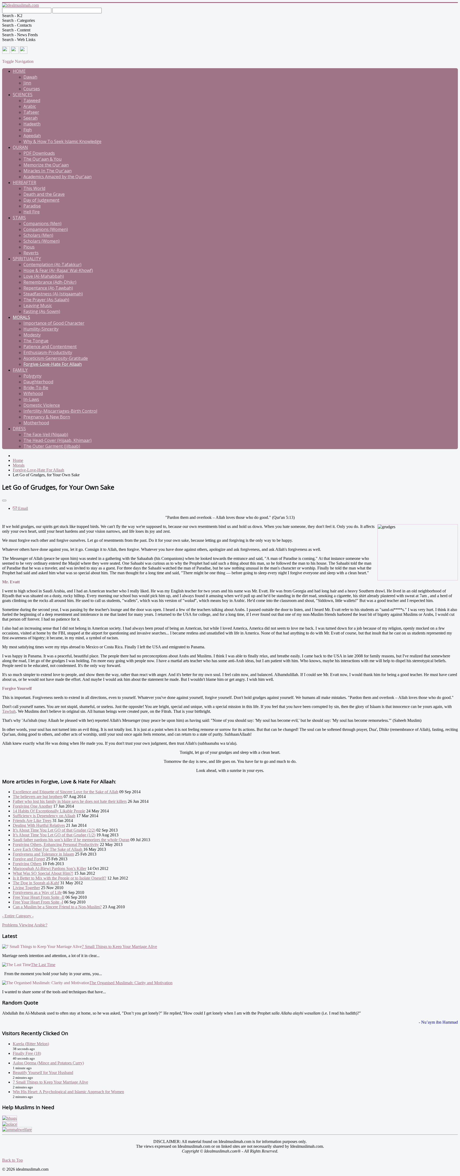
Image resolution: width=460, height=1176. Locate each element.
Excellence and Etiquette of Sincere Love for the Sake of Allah (65, 792)
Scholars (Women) (41, 241)
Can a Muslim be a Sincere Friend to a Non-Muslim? (57, 907)
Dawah (30, 77)
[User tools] (4, 500)
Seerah (30, 118)
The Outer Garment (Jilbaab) (51, 446)
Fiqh (27, 130)
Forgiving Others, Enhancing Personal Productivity (56, 844)
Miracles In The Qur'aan (47, 171)
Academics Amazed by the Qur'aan (57, 177)
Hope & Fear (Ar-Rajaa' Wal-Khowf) (58, 270)
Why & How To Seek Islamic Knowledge (62, 141)
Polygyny (32, 376)
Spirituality (27, 259)
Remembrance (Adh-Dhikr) (49, 282)
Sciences (22, 94)
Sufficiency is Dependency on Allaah (44, 815)
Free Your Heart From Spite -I (38, 902)
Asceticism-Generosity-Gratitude (55, 358)
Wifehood (33, 393)
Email (22, 508)
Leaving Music (37, 305)
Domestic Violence (41, 405)
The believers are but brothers (38, 796)
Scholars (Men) (38, 235)
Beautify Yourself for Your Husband (43, 1072)
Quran (20, 147)
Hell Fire (31, 212)
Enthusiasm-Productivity (47, 352)
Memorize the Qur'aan (46, 165)
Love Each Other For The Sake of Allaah (48, 849)
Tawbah (9, 711)
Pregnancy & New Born (46, 417)
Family (20, 370)
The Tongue (35, 341)
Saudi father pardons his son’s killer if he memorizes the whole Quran (71, 839)
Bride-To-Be (35, 387)
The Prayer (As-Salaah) (46, 300)
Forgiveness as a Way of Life (37, 892)
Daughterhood (38, 382)
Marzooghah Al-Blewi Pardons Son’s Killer (49, 868)
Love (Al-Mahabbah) (43, 276)
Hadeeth (31, 124)
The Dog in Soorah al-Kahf (36, 883)
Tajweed (31, 100)
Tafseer (31, 112)
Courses (31, 89)
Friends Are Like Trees (32, 820)
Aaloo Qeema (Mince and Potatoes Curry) (48, 1063)
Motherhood (36, 423)
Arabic (29, 106)
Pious (29, 247)
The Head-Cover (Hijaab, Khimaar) (57, 440)
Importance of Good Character (53, 323)
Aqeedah (32, 136)
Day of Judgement (41, 200)
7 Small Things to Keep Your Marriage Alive (119, 946)
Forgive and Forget (29, 859)
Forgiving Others (27, 863)
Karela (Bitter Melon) (31, 1043)
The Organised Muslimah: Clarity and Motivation (130, 982)
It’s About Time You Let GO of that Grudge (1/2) (54, 835)
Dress (19, 429)
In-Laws (31, 399)
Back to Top (12, 1160)
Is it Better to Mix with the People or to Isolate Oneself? (59, 878)
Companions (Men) (42, 223)
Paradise (32, 206)
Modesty (32, 335)
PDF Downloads (39, 153)
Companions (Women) (45, 229)
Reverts (31, 253)
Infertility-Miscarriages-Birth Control (60, 411)
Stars (19, 218)
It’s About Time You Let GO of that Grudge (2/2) (54, 830)
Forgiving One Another (32, 806)
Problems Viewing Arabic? (24, 925)
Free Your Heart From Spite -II (38, 897)
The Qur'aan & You (42, 159)
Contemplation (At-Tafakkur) (52, 264)
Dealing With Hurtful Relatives (39, 825)
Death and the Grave (44, 194)
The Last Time (43, 964)
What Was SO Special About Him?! (43, 873)
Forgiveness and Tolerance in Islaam (43, 854)
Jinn (27, 83)
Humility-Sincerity (41, 329)
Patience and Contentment (50, 346)
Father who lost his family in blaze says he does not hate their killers (70, 801)
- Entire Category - (18, 916)
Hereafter (24, 182)
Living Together (26, 887)
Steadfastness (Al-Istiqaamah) (53, 294)
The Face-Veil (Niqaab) (45, 434)
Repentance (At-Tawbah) (48, 288)
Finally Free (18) (27, 1053)
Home (19, 71)
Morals (21, 317)
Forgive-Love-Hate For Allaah (52, 364)
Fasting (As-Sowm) (41, 311)
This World (34, 188)
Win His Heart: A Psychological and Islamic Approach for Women (68, 1091)
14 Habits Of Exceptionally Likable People (49, 811)
